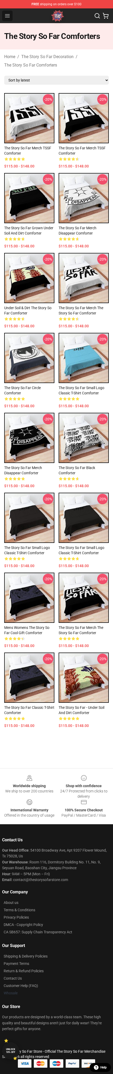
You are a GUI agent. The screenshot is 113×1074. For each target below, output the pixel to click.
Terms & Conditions (19, 910)
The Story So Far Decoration (47, 56)
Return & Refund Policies (24, 971)
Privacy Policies (16, 917)
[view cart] (105, 16)
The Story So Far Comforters (30, 65)
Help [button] (103, 1067)
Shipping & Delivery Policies (26, 956)
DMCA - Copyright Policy (23, 925)
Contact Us (13, 978)
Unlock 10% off (10, 1050)
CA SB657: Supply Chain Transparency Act (38, 932)
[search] (97, 16)
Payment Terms (16, 963)
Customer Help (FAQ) (21, 986)
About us (11, 902)
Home (9, 56)
